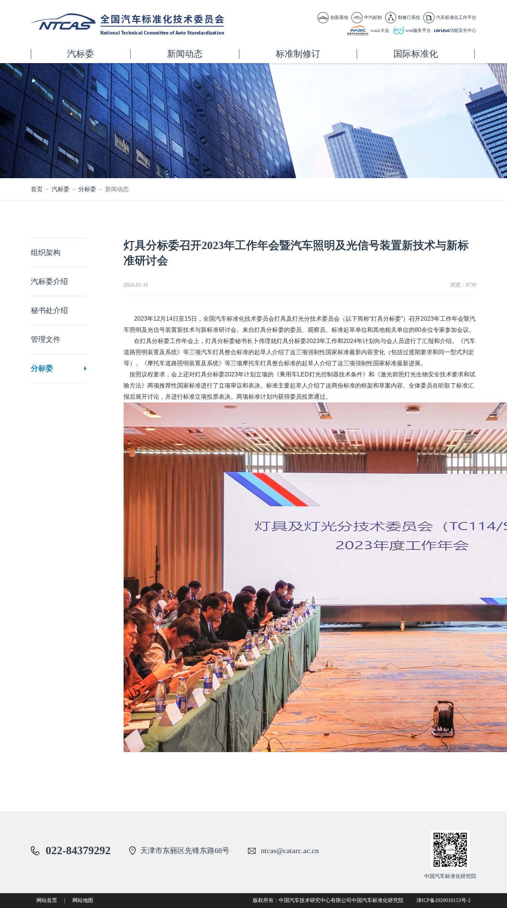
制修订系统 (409, 17)
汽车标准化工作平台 (456, 17)
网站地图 (82, 900)
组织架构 (45, 252)
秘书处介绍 (49, 310)
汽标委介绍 (49, 281)
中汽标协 (373, 17)
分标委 (87, 189)
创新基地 (339, 17)
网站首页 (46, 900)
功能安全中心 (462, 30)
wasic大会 (379, 30)
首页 (37, 189)
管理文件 (45, 339)
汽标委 (60, 189)
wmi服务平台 (418, 30)
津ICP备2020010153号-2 (443, 900)
